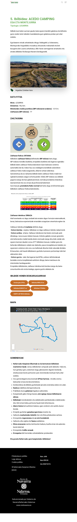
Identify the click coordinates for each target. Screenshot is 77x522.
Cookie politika (17, 462)
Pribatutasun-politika (19, 456)
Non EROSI (44, 460)
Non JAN (43, 456)
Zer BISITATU (45, 464)
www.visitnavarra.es (23, 505)
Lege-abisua (16, 459)
